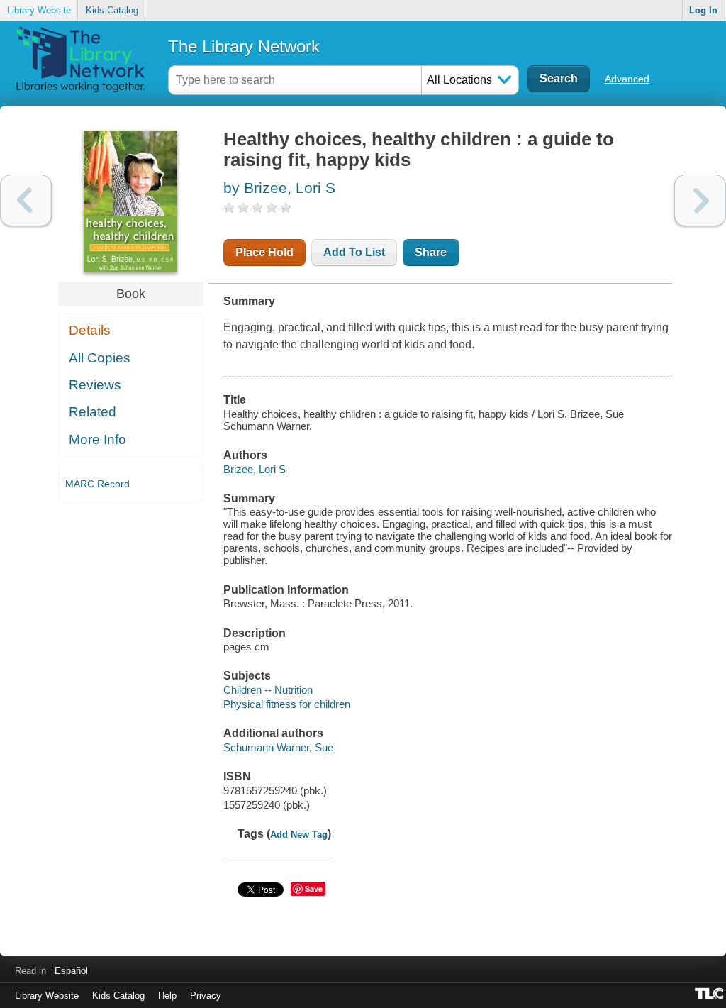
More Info (97, 439)
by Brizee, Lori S (279, 187)
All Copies (99, 357)
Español (71, 970)
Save (314, 888)
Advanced (627, 78)
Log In (703, 10)
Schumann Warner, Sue (278, 747)
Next (700, 200)
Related (92, 411)
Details (90, 330)
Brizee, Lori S (254, 469)
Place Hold (264, 252)
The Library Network (244, 46)
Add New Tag (299, 834)
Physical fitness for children (286, 704)
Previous (26, 200)
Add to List (354, 252)
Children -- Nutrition (268, 690)
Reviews (95, 384)
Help (167, 995)
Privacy (205, 995)
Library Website (39, 10)
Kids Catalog (112, 10)
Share (431, 252)
